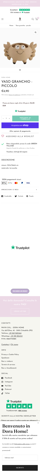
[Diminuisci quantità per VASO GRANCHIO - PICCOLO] (3, 118)
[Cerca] (33, 19)
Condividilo (7, 196)
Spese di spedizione (14, 95)
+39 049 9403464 (15, 333)
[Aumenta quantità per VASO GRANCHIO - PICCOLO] (9, 118)
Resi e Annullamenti (8, 368)
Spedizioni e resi (10, 189)
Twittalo (20, 196)
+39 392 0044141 (16, 336)
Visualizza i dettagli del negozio (16, 151)
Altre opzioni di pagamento (20, 131)
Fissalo (31, 196)
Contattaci (5, 344)
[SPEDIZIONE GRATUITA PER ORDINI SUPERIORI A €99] (20, 3)
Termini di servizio (8, 365)
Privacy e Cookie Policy (10, 354)
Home (11, 25)
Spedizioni (5, 358)
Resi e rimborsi (7, 361)
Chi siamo (14, 344)
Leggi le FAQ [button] (20, 311)
